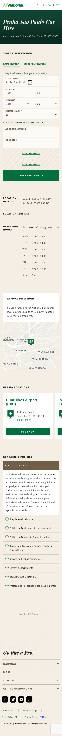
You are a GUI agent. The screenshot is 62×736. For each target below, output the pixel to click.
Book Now (28, 431)
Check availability (31, 175)
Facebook (5, 699)
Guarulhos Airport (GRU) (22, 402)
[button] (45, 5)
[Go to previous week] (23, 227)
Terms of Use (8, 710)
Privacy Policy (28, 710)
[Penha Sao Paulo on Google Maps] (31, 346)
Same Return (11, 63)
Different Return (35, 63)
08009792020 (24, 420)
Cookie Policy (8, 717)
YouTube (21, 699)
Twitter (13, 699)
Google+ (29, 699)
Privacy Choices (32, 717)
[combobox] (17, 92)
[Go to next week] (57, 227)
